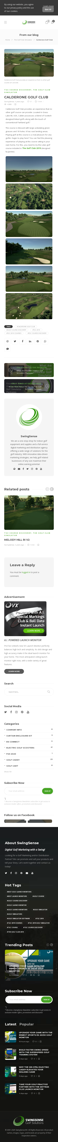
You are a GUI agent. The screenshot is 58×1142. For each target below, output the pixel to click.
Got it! (48, 9)
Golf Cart (29, 765)
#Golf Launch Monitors (17, 910)
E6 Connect (29, 741)
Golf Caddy (29, 759)
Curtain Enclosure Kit (29, 735)
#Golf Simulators (14, 914)
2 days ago (23, 1059)
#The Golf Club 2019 (15, 932)
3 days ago (23, 1076)
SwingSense (9, 101)
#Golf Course (38, 896)
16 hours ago (14, 975)
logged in (26, 572)
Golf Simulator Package (32, 367)
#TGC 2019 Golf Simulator (39, 923)
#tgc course (12, 927)
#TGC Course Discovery (37, 333)
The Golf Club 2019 (31, 148)
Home (7, 40)
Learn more (48, 6)
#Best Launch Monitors (17, 896)
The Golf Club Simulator (23, 40)
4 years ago (19, 101)
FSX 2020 (29, 753)
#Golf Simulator (40, 910)
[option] (29, 520)
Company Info (29, 729)
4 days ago (23, 1093)
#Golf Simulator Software (18, 919)
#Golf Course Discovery (16, 330)
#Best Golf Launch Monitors (19, 892)
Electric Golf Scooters (29, 747)
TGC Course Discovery (18, 90)
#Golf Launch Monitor (16, 905)
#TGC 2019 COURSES (13, 333)
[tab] (10, 1024)
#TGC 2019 (36, 330)
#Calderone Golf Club (26, 327)
